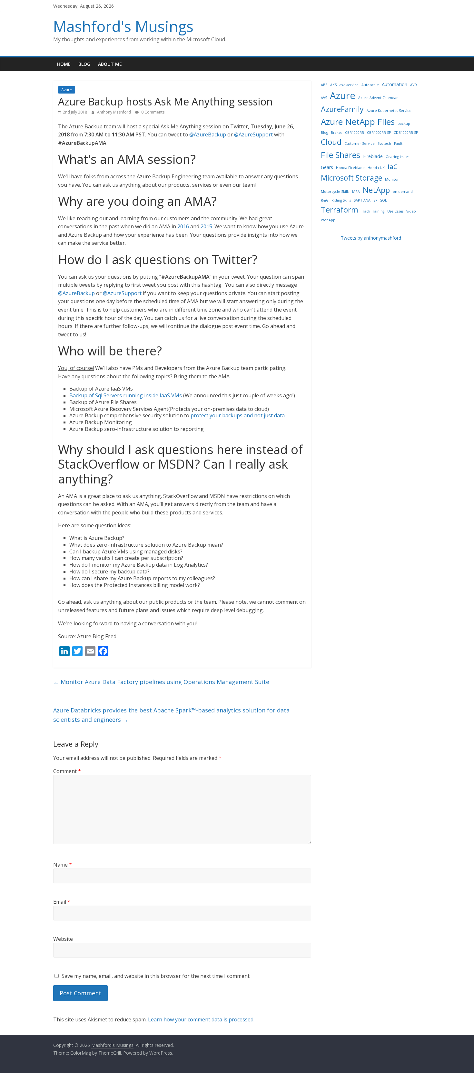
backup (404, 123)
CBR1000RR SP (379, 132)
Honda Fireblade (350, 167)
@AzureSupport (254, 134)
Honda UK (376, 167)
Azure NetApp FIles (358, 121)
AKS (333, 85)
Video (411, 211)
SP (375, 200)
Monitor (392, 179)
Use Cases (395, 211)
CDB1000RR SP (406, 132)
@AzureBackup (207, 134)
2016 (183, 226)
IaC (393, 166)
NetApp (376, 189)
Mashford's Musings (123, 26)
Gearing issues (397, 156)
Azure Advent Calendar (378, 97)
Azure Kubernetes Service (389, 110)
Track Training (372, 211)
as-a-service (349, 85)
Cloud (331, 141)
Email (61, 901)
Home (64, 64)
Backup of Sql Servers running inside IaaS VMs (125, 395)
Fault (398, 143)
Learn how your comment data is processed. (201, 1019)
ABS (324, 85)
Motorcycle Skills (335, 191)
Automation (394, 84)
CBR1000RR (354, 132)
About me (110, 64)
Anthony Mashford (114, 112)
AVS (324, 97)
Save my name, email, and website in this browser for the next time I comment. (156, 975)
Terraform (339, 209)
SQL (383, 200)
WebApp (328, 220)
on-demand (403, 191)
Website (63, 938)
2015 (206, 226)
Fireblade (373, 156)
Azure (66, 90)
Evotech (384, 143)
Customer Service (359, 143)
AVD (413, 85)
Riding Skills (341, 200)
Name (62, 864)
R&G (325, 200)
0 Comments (152, 112)
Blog (84, 64)
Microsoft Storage (351, 178)
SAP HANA (362, 200)
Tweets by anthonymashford (371, 238)
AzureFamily (342, 109)
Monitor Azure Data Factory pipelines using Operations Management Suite (161, 682)
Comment (67, 771)
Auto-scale (370, 85)
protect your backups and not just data (238, 415)
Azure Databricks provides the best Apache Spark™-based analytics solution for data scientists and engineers (171, 714)
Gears (327, 167)
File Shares (340, 154)
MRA (356, 191)
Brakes (336, 132)
